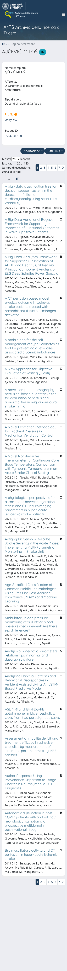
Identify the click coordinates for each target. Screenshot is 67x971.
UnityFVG (11, 120)
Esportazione (32, 151)
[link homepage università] (21, 14)
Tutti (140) (54, 151)
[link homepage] (13, 6)
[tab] (9, 178)
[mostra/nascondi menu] (63, 14)
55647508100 (13, 136)
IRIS (4, 44)
